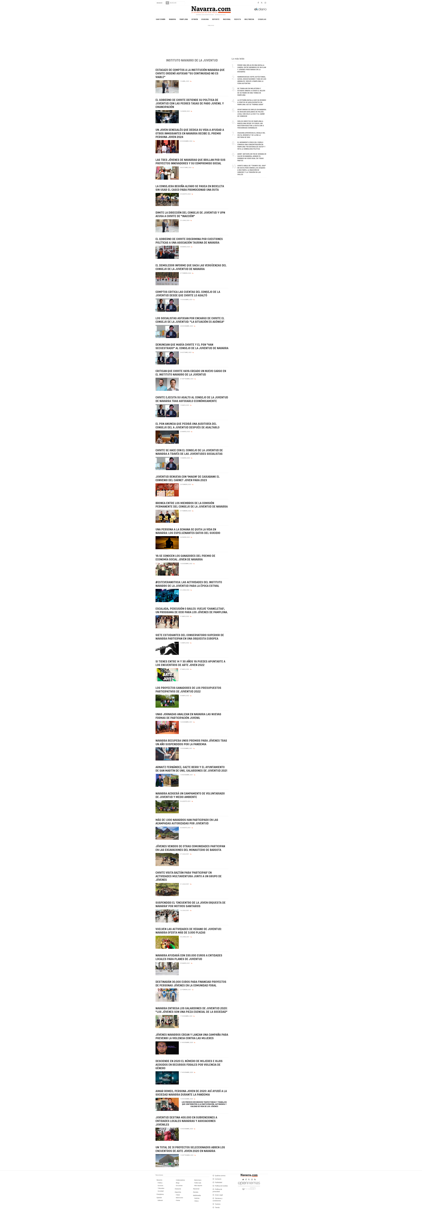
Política (160, 1183)
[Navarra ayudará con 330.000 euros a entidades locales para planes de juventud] (167, 968)
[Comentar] (190, 81)
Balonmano (197, 1180)
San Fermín (160, 19)
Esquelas (262, 19)
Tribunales (161, 1188)
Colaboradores (180, 1180)
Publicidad (218, 1182)
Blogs (177, 1183)
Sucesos (160, 1185)
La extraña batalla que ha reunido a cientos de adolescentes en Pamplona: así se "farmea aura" (251, 102)
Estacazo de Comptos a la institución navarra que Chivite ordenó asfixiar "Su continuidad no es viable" (190, 74)
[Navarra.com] (211, 9)
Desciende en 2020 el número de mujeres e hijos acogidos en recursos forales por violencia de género (189, 1065)
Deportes (178, 1192)
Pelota (178, 1200)
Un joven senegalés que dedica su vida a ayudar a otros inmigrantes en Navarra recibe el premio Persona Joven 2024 (190, 134)
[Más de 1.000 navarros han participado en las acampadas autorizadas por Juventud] (167, 833)
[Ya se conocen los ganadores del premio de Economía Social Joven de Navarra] (167, 569)
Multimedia (249, 19)
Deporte (216, 19)
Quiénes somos (220, 1176)
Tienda (217, 1207)
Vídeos (196, 1201)
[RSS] (255, 1179)
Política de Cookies (221, 1186)
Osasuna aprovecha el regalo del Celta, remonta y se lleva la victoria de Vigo (251, 135)
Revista (237, 19)
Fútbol (178, 1195)
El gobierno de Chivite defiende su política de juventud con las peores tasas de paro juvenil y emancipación (190, 104)
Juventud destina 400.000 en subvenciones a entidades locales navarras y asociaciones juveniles (186, 1121)
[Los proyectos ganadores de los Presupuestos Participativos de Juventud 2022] (167, 701)
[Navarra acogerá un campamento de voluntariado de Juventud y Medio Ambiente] (167, 806)
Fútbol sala (197, 1183)
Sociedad (161, 1191)
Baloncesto (179, 1197)
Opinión (194, 19)
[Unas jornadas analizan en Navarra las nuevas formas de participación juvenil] (167, 727)
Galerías (196, 1198)
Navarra (172, 19)
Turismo (217, 1204)
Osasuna (205, 19)
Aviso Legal (219, 1195)
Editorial (160, 1200)
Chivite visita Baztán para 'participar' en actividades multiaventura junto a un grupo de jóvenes (189, 876)
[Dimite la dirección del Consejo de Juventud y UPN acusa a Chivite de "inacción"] (167, 225)
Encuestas (179, 1185)
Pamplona (184, 19)
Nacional (227, 19)
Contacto (218, 1179)
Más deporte (198, 1185)
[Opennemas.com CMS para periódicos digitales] (249, 1185)
